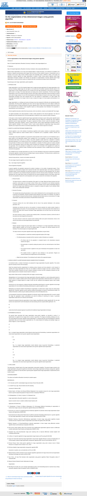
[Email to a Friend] (32, 473)
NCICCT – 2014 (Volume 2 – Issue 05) (22, 39)
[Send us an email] (85, 1)
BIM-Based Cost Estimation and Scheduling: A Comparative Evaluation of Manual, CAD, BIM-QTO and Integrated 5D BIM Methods (73, 121)
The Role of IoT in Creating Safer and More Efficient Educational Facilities (73, 137)
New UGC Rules (72, 40)
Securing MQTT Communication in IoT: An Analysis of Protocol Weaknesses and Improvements (73, 166)
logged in (14, 485)
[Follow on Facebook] (83, 1)
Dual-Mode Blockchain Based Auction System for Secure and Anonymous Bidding (73, 180)
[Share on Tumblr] (39, 473)
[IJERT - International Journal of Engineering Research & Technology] (4, 4)
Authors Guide (39, 8)
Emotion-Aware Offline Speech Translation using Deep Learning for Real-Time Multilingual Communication (73, 152)
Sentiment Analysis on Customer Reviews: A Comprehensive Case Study (72, 127)
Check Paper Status (74, 13)
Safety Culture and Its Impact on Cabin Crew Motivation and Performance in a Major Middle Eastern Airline (73, 132)
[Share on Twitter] (30, 473)
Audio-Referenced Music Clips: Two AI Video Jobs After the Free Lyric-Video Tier (73, 141)
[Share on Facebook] (28, 473)
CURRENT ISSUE (69, 36)
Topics (33, 8)
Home (13, 8)
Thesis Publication (60, 8)
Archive (45, 8)
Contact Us (68, 8)
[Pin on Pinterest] (35, 473)
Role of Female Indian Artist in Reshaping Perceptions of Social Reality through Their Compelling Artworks (73, 173)
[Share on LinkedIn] (37, 473)
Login (73, 8)
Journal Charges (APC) (74, 87)
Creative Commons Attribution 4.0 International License (39, 47)
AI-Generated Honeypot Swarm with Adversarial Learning (72, 159)
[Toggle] (6, 52)
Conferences (51, 8)
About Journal (18, 8)
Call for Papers (27, 8)
